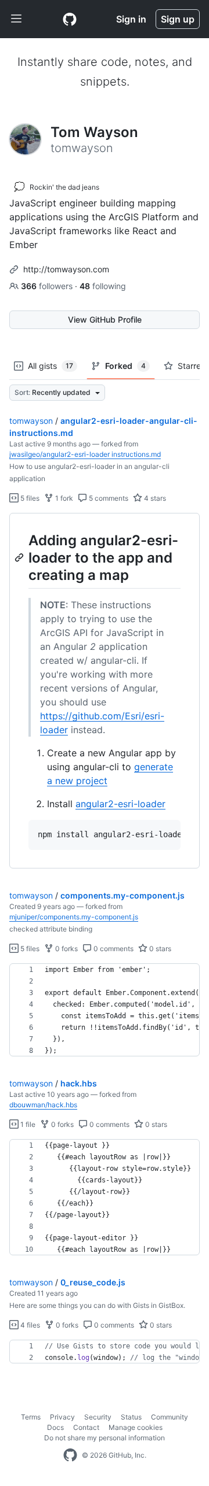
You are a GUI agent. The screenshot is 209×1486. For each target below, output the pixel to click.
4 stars (154, 498)
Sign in (131, 19)
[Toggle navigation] (16, 19)
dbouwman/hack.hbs (43, 1104)
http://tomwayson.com (66, 269)
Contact (86, 1427)
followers (48, 286)
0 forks (65, 948)
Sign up (177, 19)
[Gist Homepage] (70, 19)
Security (97, 1417)
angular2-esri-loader (120, 803)
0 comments (113, 948)
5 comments (107, 498)
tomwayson (31, 421)
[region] (104, 690)
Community (169, 1417)
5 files (29, 498)
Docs (55, 1427)
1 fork (63, 498)
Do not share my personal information (104, 1437)
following (103, 286)
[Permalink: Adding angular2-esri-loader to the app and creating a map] (20, 557)
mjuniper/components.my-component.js (73, 916)
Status (131, 1417)
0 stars (159, 948)
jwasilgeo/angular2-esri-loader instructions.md (85, 454)
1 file (27, 1124)
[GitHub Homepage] (70, 1455)
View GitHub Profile (105, 319)
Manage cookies (136, 1427)
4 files (29, 1325)
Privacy (62, 1417)
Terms (31, 1417)
